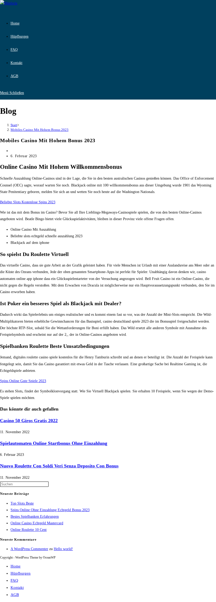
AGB (15, 595)
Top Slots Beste (22, 503)
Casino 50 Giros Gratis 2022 (29, 420)
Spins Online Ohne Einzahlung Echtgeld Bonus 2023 (50, 510)
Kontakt (17, 587)
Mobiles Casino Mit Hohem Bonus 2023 (39, 130)
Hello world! (63, 549)
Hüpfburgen (21, 573)
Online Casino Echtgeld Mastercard (37, 523)
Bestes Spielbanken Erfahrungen (35, 517)
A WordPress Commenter (29, 549)
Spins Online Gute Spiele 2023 (23, 381)
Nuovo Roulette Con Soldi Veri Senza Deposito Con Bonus (59, 465)
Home (16, 566)
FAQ (14, 580)
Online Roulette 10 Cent (29, 530)
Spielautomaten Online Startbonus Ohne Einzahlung (53, 443)
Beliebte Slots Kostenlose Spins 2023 (27, 202)
